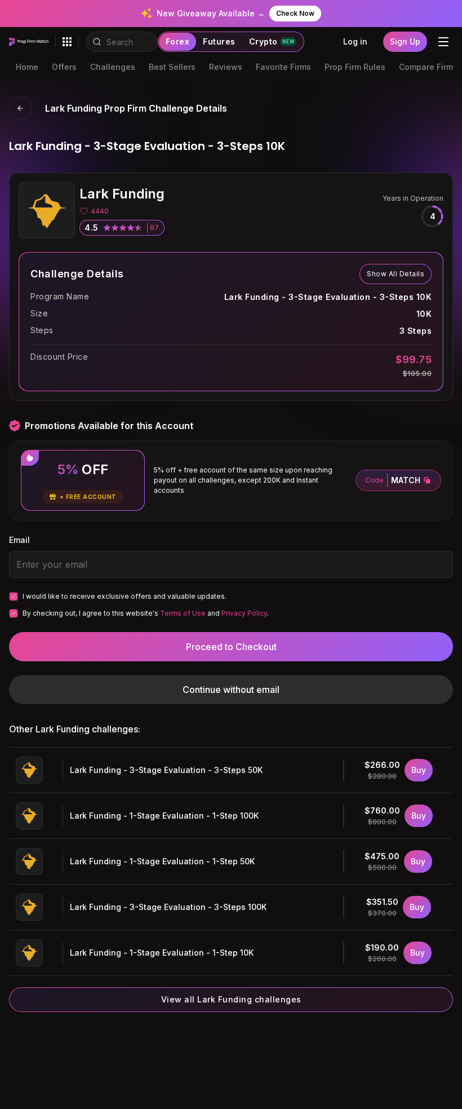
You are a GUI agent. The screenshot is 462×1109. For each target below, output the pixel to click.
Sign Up (405, 41)
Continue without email (231, 689)
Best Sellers (172, 67)
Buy (418, 770)
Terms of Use (183, 613)
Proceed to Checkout (231, 646)
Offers (64, 67)
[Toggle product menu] (67, 41)
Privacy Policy (244, 613)
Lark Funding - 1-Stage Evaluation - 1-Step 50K (162, 861)
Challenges (112, 67)
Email (19, 540)
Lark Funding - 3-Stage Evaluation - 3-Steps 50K (166, 770)
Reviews (225, 67)
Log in (355, 41)
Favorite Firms (283, 67)
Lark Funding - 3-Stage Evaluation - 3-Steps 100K (168, 907)
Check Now (295, 13)
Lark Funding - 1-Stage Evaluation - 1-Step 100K (164, 815)
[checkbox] (13, 596)
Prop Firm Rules (355, 67)
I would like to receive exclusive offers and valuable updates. (124, 596)
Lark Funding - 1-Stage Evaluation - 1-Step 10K (162, 952)
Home (27, 67)
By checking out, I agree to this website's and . (146, 613)
